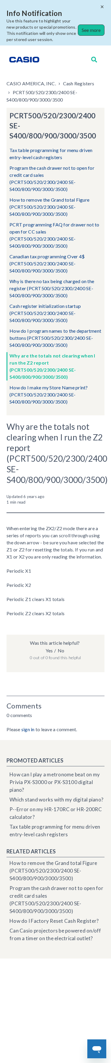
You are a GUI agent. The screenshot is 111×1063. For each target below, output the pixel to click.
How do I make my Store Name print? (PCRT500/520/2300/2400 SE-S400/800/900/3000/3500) (48, 394)
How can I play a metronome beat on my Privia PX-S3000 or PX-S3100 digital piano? (54, 782)
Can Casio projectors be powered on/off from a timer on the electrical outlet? (55, 934)
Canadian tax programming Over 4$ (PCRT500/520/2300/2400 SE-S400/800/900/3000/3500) (47, 263)
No (61, 650)
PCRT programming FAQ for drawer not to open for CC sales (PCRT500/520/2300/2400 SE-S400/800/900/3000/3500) (54, 235)
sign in (28, 729)
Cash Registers (78, 83)
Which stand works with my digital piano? (56, 799)
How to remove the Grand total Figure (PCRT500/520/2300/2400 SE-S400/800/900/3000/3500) (49, 207)
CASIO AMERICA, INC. (31, 83)
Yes (49, 650)
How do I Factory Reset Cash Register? (54, 921)
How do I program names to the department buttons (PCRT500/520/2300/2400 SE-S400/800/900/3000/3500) (55, 338)
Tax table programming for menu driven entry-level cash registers (50, 153)
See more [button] (91, 30)
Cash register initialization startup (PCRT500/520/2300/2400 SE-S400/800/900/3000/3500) (45, 313)
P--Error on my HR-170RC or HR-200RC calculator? (55, 813)
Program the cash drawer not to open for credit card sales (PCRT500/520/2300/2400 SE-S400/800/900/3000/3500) (51, 178)
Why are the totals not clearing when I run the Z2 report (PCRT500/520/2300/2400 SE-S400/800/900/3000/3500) (52, 366)
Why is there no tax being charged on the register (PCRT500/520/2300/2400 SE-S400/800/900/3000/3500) (51, 288)
